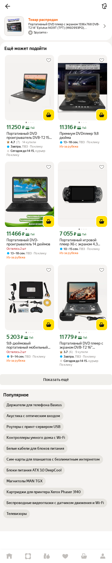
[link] (34, 405)
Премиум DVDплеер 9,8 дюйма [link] (79, 136)
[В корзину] (49, 115)
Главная (9, 556)
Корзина (84, 556)
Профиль (102, 556)
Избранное (65, 556)
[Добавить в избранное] (48, 60)
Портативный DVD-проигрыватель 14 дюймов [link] (28, 242)
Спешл (28, 556)
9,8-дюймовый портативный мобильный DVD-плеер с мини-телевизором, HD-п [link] (27, 345)
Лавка (46, 556)
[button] (7, 6)
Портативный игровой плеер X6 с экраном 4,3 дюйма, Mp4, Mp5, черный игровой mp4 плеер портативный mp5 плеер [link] (81, 242)
